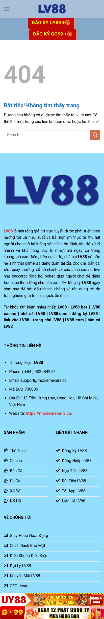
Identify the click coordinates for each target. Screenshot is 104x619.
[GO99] (52, 612)
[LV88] (52, 9)
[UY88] (52, 599)
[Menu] (7, 9)
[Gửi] (95, 135)
